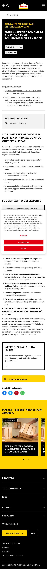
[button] (23, 478)
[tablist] (23, 459)
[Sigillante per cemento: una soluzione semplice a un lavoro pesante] (20, 437)
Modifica (23, 235)
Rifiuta (23, 248)
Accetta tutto (23, 242)
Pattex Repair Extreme (16, 123)
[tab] (23, 459)
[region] (23, 232)
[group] (23, 440)
